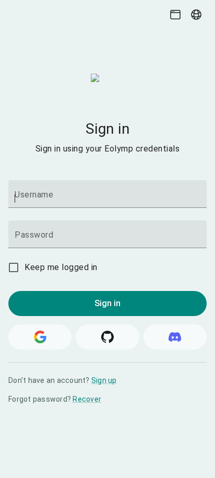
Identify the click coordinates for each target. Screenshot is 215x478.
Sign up (104, 380)
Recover (87, 399)
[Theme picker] (175, 14)
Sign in (107, 303)
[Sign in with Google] (39, 336)
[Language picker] (196, 14)
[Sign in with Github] (107, 336)
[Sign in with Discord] (175, 336)
